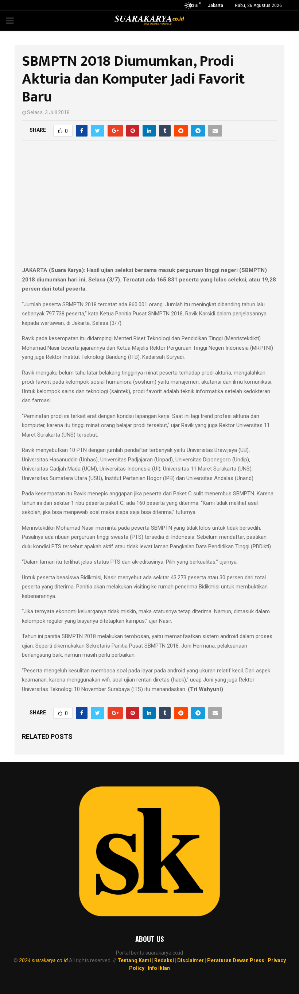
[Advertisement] (149, 207)
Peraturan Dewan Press (235, 960)
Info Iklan (159, 968)
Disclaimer (190, 960)
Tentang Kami (134, 960)
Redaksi (164, 960)
